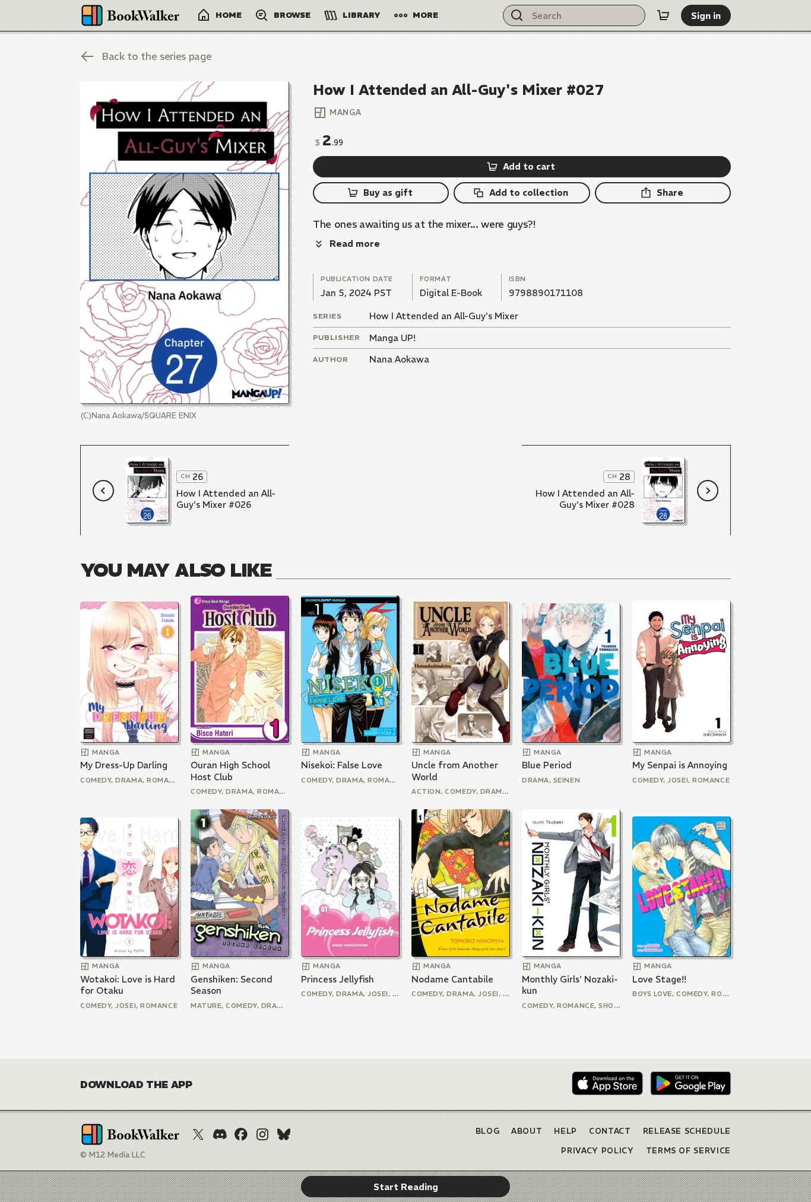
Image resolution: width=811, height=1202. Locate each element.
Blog (488, 1131)
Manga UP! (392, 338)
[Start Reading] (184, 242)
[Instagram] (262, 1134)
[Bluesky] (284, 1134)
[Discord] (220, 1134)
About (526, 1131)
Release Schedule (687, 1131)
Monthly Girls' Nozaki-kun (570, 985)
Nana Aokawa (399, 359)
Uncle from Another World (454, 771)
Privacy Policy (597, 1151)
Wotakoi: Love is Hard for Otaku (127, 985)
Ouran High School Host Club (230, 771)
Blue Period (547, 765)
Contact (610, 1131)
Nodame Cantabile (452, 979)
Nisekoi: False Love (341, 765)
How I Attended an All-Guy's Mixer (443, 316)
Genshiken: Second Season (232, 985)
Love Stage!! (659, 979)
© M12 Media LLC (112, 1155)
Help (565, 1131)
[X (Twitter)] (198, 1134)
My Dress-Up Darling (123, 765)
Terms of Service (688, 1151)
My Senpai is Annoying (679, 765)
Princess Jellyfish (337, 979)
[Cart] (663, 15)
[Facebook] (241, 1134)
